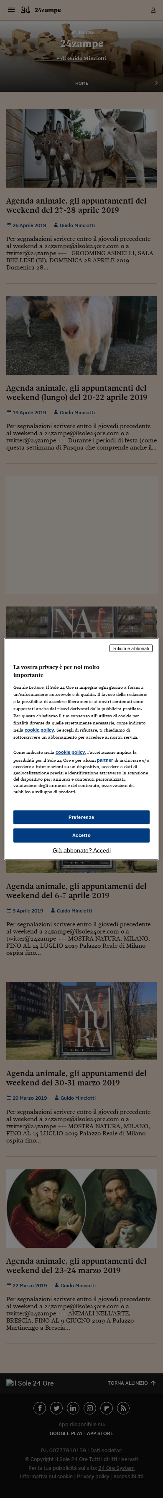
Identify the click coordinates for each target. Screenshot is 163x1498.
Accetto (81, 835)
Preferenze (81, 816)
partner (105, 760)
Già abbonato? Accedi (82, 850)
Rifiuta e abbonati (131, 648)
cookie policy (39, 729)
